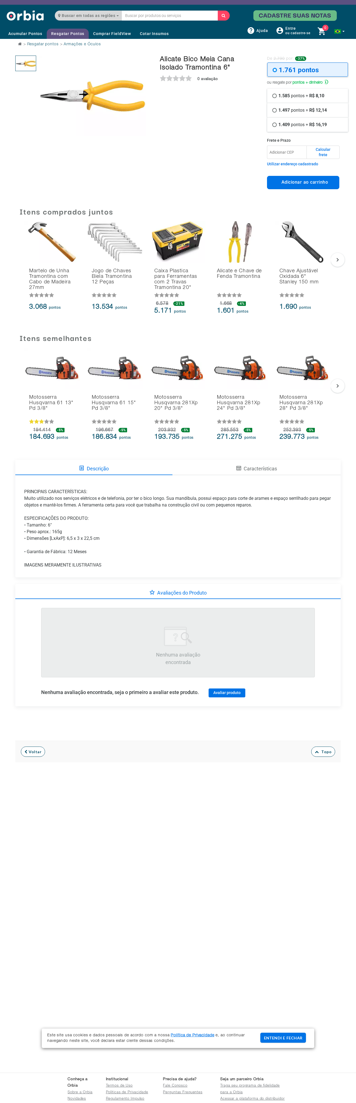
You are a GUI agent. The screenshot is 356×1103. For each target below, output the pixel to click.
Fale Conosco (175, 1086)
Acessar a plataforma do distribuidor (252, 1099)
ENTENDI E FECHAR (283, 1037)
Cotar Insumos (154, 33)
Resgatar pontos (43, 44)
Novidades (77, 1099)
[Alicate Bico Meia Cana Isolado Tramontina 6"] (25, 63)
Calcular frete (323, 152)
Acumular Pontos (25, 33)
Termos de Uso (119, 1086)
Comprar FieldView (112, 33)
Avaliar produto (227, 692)
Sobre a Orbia (80, 1092)
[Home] (25, 15)
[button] (339, 31)
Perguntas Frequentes (182, 1092)
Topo (325, 751)
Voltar (35, 751)
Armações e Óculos (82, 44)
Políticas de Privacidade (127, 1092)
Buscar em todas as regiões (89, 15)
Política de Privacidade (192, 1035)
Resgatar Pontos (67, 33)
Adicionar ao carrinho (303, 182)
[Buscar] (223, 16)
